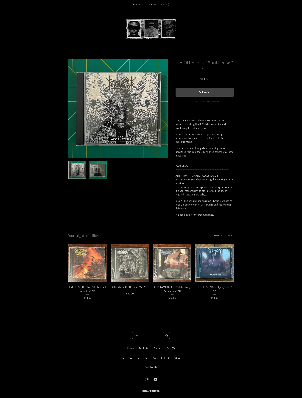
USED (177, 358)
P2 (122, 358)
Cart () (165, 4)
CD (130, 358)
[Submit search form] (167, 335)
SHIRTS (165, 358)
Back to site (151, 367)
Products (138, 4)
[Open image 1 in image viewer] (118, 108)
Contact (152, 4)
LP (138, 358)
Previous (218, 235)
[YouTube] (155, 379)
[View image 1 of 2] (77, 170)
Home (130, 348)
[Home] (151, 29)
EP (146, 358)
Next (230, 235)
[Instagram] (147, 379)
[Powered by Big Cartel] (151, 391)
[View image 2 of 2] (98, 170)
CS (154, 358)
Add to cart (204, 92)
